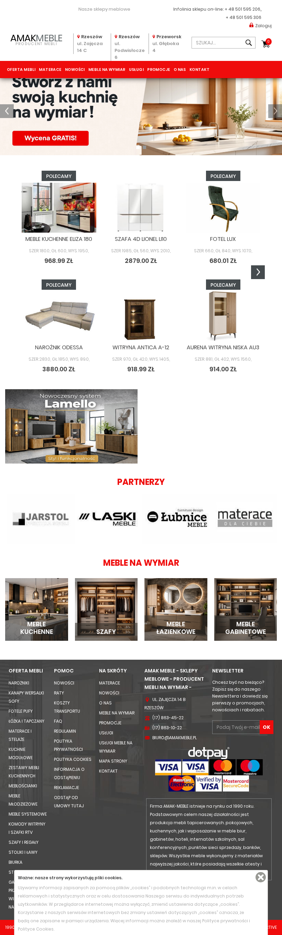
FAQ (58, 721)
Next (258, 272)
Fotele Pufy (21, 711)
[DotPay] (208, 753)
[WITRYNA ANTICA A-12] (141, 316)
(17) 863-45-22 (168, 718)
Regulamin (65, 731)
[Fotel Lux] (223, 207)
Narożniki (19, 683)
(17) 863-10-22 (167, 728)
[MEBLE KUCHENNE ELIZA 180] (59, 207)
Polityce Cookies (36, 929)
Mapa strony (113, 761)
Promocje (158, 69)
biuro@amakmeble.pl (174, 738)
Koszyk (268, 41)
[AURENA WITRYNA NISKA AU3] (223, 316)
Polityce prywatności (225, 921)
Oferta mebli (21, 69)
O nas (180, 69)
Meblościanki (23, 786)
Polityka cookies (72, 759)
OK (266, 727)
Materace (50, 69)
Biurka (15, 862)
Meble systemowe (28, 814)
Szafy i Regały (24, 842)
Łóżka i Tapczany (26, 721)
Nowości (75, 69)
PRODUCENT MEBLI (36, 39)
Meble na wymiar (107, 69)
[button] (7, 111)
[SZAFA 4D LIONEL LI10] (141, 207)
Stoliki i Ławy (23, 852)
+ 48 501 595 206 (242, 9)
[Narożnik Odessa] (59, 316)
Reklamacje (66, 787)
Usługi (136, 69)
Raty (59, 693)
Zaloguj (263, 26)
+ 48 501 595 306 (243, 17)
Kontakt (199, 69)
